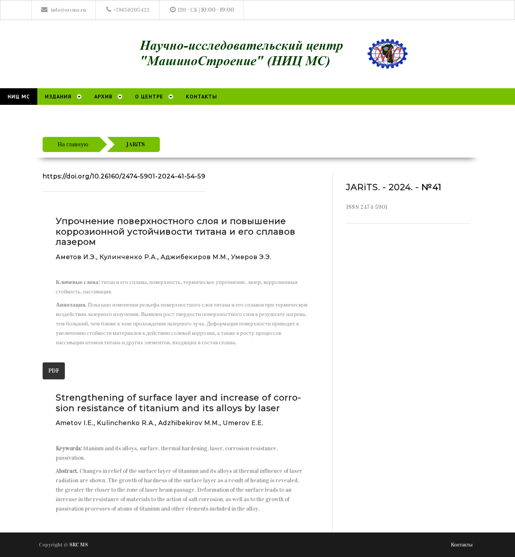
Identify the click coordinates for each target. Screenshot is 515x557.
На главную (73, 144)
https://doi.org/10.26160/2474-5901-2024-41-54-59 (124, 176)
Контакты (461, 545)
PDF (53, 370)
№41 (431, 187)
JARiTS (135, 144)
